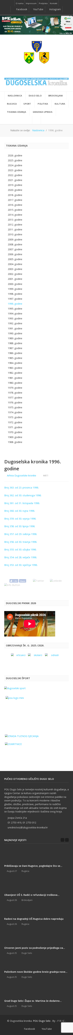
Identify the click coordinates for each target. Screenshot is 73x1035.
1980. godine (15, 382)
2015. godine (15, 209)
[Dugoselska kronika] (36, 52)
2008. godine (15, 244)
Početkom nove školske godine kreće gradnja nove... (35, 971)
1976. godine (15, 402)
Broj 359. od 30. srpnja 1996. (20, 518)
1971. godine (15, 427)
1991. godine (15, 328)
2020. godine (15, 190)
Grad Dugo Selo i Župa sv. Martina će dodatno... (33, 1000)
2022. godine (15, 175)
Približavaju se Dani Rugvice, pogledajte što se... (33, 865)
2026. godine (15, 155)
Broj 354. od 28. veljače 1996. (20, 557)
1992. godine (15, 323)
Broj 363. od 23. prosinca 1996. (21, 487)
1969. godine (15, 437)
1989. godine (15, 338)
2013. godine (15, 219)
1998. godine (15, 293)
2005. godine (15, 259)
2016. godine (15, 204)
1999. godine (15, 288)
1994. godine (15, 313)
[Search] (36, 120)
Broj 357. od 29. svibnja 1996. (20, 534)
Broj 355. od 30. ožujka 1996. (20, 549)
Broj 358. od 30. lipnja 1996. (19, 526)
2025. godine (15, 160)
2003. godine (15, 269)
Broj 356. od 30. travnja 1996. (20, 541)
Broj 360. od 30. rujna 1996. (19, 510)
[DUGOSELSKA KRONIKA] (36, 81)
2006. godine (15, 254)
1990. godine (15, 333)
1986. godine (15, 353)
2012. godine (15, 224)
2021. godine (15, 180)
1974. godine (15, 412)
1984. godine (15, 363)
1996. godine (15, 303)
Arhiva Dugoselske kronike (21, 475)
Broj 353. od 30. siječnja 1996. (21, 565)
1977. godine (15, 397)
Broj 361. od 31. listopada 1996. (22, 503)
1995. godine (15, 308)
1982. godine (15, 372)
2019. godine (15, 185)
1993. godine (15, 318)
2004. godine (15, 264)
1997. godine (15, 298)
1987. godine (15, 348)
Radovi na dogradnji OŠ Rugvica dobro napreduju (33, 918)
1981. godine (15, 377)
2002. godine (15, 274)
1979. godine (15, 387)
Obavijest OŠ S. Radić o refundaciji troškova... (31, 894)
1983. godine (15, 367)
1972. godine (15, 422)
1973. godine (15, 417)
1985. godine (15, 358)
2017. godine (15, 200)
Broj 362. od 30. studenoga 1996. (22, 495)
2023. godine (15, 170)
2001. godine (15, 278)
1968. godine (15, 442)
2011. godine (15, 229)
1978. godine (15, 392)
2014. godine (15, 214)
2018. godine (15, 195)
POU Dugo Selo (41, 1020)
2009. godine (15, 239)
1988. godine (15, 343)
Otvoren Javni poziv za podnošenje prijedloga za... (34, 947)
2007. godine (15, 249)
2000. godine (15, 284)
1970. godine (15, 432)
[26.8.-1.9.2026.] (36, 24)
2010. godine (15, 234)
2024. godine (15, 165)
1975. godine (15, 407)
